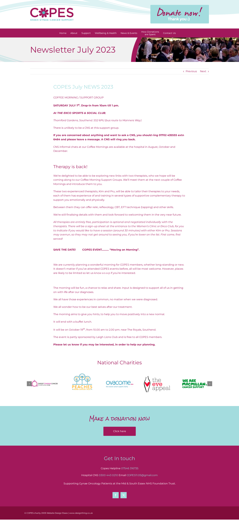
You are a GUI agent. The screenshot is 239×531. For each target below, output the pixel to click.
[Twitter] (123, 495)
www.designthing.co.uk (81, 513)
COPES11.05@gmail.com (142, 475)
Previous (191, 71)
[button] (29, 383)
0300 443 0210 (108, 475)
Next (203, 71)
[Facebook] (116, 495)
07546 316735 (129, 468)
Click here (119, 431)
